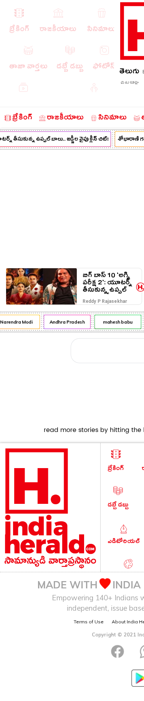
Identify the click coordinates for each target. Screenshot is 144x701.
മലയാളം (129, 82)
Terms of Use (89, 622)
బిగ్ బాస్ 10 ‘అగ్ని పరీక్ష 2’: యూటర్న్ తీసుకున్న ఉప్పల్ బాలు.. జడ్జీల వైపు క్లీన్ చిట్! (107, 282)
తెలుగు (129, 72)
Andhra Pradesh (66, 322)
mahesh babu (117, 322)
